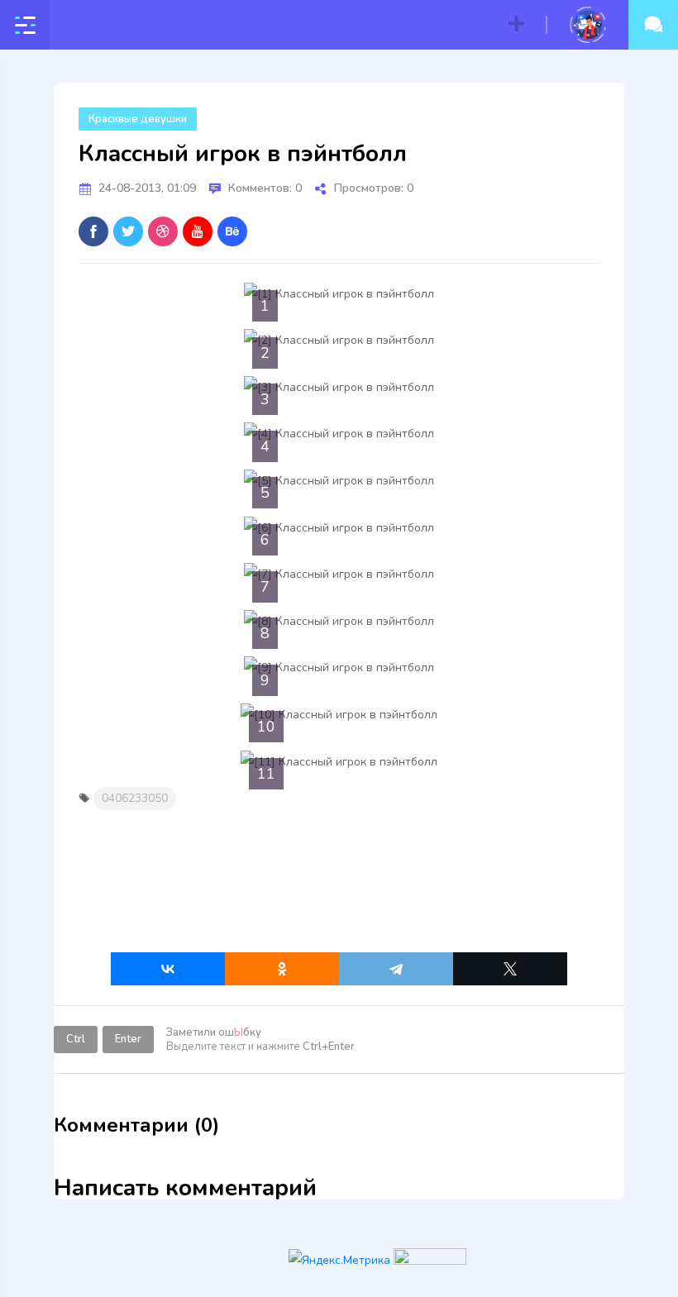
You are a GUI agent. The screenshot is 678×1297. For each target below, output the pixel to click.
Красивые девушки (137, 119)
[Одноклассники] (282, 968)
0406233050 (135, 798)
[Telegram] (396, 968)
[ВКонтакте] (168, 968)
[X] (510, 968)
